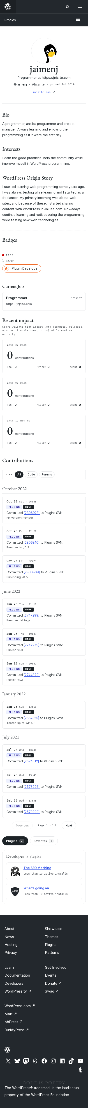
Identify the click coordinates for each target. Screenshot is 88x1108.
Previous (22, 825)
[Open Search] (67, 7)
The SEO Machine (37, 868)
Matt (11, 1014)
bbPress (14, 1022)
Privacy (11, 952)
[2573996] (32, 786)
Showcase (53, 928)
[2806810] (31, 542)
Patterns (52, 952)
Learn (9, 967)
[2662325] (31, 718)
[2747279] (31, 645)
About (9, 928)
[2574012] (31, 761)
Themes (51, 937)
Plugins (14, 841)
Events (50, 975)
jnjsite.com (42, 92)
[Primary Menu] (78, 19)
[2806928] (32, 513)
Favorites (43, 841)
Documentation (17, 975)
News (9, 937)
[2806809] (32, 572)
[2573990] (32, 812)
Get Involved (56, 967)
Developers (14, 983)
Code (31, 474)
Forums (47, 474)
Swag (52, 991)
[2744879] (32, 675)
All (19, 474)
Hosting (11, 944)
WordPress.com (20, 1006)
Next (68, 825)
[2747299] (31, 615)
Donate (53, 983)
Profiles (10, 20)
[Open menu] (81, 7)
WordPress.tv (18, 991)
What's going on (36, 888)
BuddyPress (17, 1030)
